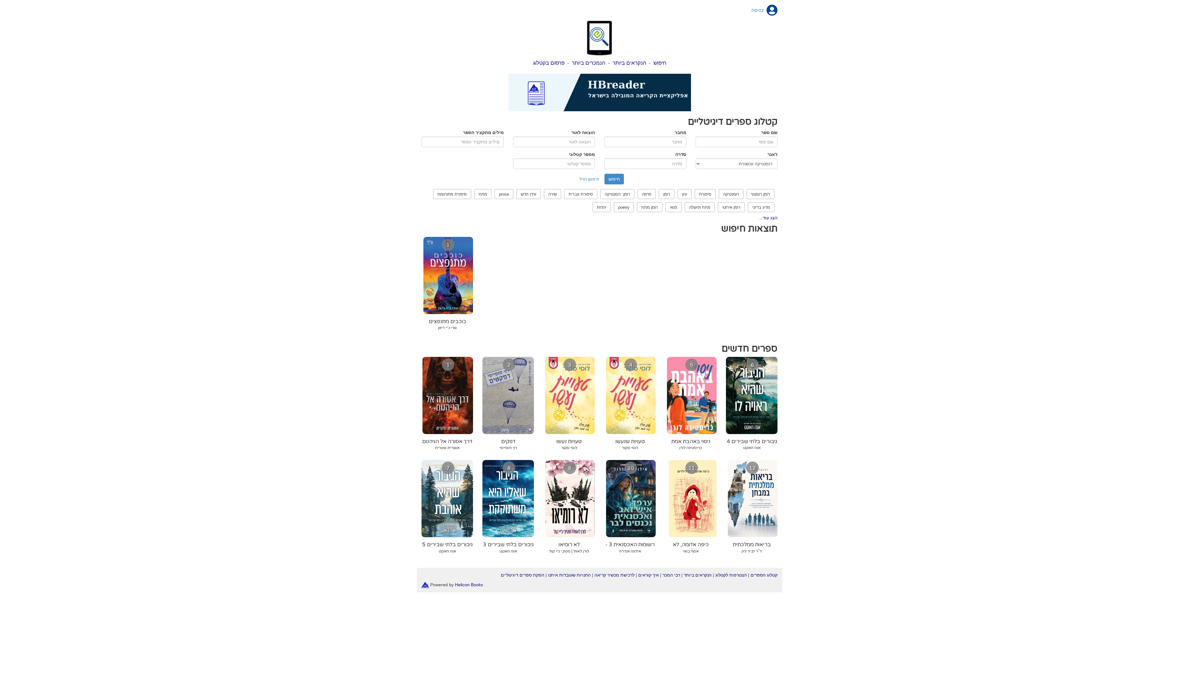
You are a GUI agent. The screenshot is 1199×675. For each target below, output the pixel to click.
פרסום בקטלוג (549, 63)
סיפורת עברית (581, 194)
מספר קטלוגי (582, 154)
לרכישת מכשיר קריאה (614, 575)
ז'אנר (772, 154)
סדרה (680, 154)
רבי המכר (671, 575)
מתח (483, 194)
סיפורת (705, 194)
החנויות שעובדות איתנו (569, 575)
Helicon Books (469, 584)
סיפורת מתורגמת (452, 194)
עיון (684, 194)
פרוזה (646, 194)
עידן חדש (528, 194)
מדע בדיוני (761, 207)
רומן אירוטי (731, 207)
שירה (552, 194)
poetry (623, 207)
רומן (666, 194)
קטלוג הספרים (764, 575)
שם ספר (769, 132)
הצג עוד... (768, 217)
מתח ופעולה (699, 207)
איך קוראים (648, 575)
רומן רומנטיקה (617, 194)
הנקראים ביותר (629, 63)
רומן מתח (649, 207)
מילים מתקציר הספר (483, 132)
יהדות (601, 207)
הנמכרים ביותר (588, 63)
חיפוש (660, 63)
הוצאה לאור (583, 132)
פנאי (673, 207)
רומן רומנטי (760, 194)
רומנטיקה (731, 194)
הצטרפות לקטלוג (731, 575)
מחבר (680, 132)
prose (504, 194)
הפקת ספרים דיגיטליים (522, 575)
